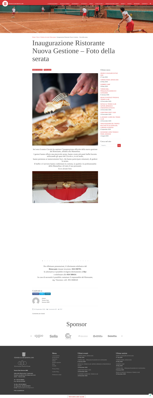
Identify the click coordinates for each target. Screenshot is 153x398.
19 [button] (85, 261)
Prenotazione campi (112, 3)
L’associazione (52, 3)
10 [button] (64, 261)
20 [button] (88, 261)
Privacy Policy (55, 368)
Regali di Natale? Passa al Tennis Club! (128, 372)
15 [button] (76, 261)
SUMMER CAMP (105, 84)
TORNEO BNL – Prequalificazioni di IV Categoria (108, 91)
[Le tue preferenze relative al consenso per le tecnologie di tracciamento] (150, 395)
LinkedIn (47, 293)
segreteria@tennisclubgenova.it (26, 387)
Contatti (145, 3)
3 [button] (47, 261)
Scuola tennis (64, 3)
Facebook (36, 293)
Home (33, 37)
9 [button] (61, 261)
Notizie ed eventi (45, 37)
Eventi (129, 3)
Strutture (98, 3)
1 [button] (42, 261)
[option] (65, 187)
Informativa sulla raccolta (76, 397)
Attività (83, 3)
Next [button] (95, 215)
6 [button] (54, 261)
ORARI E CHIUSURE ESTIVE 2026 (125, 355)
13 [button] (71, 261)
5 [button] (52, 261)
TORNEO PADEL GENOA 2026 (109, 80)
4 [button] (49, 261)
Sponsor (137, 3)
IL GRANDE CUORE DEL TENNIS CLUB (88, 374)
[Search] (119, 145)
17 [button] (81, 261)
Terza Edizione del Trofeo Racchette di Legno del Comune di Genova (109, 125)
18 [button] (83, 261)
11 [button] (66, 261)
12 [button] (69, 261)
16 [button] (78, 261)
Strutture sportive (56, 362)
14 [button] (73, 261)
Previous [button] (35, 215)
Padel (91, 3)
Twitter (42, 293)
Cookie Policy (55, 371)
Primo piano (53, 37)
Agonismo (75, 3)
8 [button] (59, 261)
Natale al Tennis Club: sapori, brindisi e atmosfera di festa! (108, 106)
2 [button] (45, 261)
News (122, 3)
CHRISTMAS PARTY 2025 (108, 112)
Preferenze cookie (56, 374)
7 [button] (57, 261)
